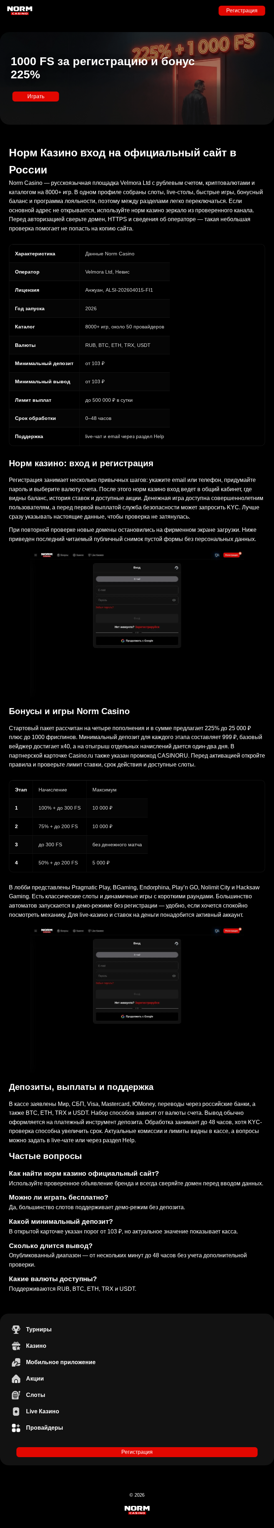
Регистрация (242, 10)
